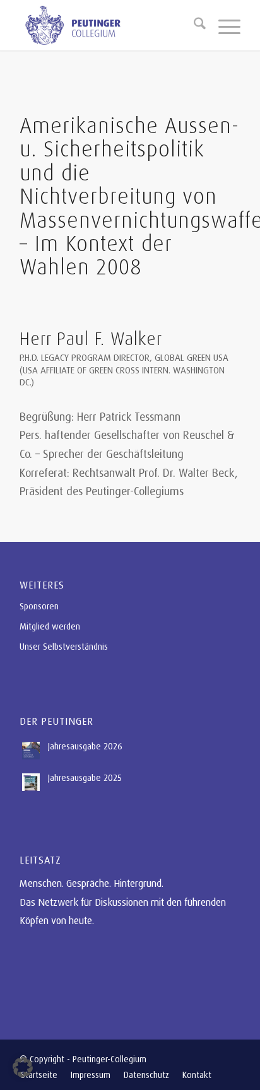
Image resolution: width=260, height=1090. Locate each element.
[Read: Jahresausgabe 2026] (31, 750)
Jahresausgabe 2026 (85, 746)
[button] (22, 1067)
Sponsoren (39, 606)
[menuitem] (193, 25)
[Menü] (223, 25)
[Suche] (193, 25)
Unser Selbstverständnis (64, 646)
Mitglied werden (50, 626)
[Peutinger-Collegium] (108, 25)
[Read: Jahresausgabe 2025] (31, 782)
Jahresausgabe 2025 (85, 777)
